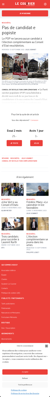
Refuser (25, 378)
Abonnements (6, 339)
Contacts (4, 288)
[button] (46, 346)
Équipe (3, 275)
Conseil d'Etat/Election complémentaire (19, 161)
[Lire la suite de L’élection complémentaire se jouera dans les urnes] (37, 223)
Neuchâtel (6, 23)
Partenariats (5, 308)
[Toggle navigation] (3, 4)
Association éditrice (8, 270)
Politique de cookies (19, 390)
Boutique (5, 323)
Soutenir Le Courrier (8, 284)
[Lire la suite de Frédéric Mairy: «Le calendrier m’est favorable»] (37, 189)
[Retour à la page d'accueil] (25, 4)
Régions (5, 158)
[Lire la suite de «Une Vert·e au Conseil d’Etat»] (12, 189)
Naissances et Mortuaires (10, 313)
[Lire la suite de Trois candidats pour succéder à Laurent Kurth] (12, 223)
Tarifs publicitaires (8, 304)
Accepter (25, 372)
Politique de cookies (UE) (10, 293)
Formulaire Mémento (9, 317)
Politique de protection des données (25, 394)
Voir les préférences (25, 385)
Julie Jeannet (27, 158)
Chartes (4, 279)
